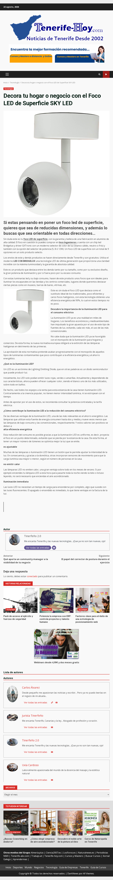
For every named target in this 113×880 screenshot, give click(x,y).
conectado (32, 576)
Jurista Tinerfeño (32, 715)
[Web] (52, 702)
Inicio (8, 867)
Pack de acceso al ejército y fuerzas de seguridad (20, 600)
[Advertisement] (56, 53)
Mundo (28, 867)
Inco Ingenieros (67, 242)
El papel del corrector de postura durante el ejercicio (85, 559)
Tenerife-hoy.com (53, 855)
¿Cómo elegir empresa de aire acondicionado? (42, 823)
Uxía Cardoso (30, 765)
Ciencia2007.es (53, 852)
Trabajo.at (36, 855)
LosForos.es (69, 852)
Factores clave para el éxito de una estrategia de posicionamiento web (93, 600)
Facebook (106, 74)
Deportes (18, 867)
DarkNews (72, 873)
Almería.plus (37, 852)
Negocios (64, 832)
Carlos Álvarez (31, 687)
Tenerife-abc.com (20, 855)
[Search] (99, 74)
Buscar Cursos (92, 855)
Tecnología (8, 89)
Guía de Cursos (93, 832)
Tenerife (84, 867)
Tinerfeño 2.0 (32, 536)
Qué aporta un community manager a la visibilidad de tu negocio (25, 559)
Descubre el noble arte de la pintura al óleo (70, 823)
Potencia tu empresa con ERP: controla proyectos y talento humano (57, 600)
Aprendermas (20, 859)
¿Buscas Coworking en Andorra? (15, 823)
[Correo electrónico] (54, 548)
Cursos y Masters (74, 855)
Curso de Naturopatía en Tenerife (97, 823)
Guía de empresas (13, 832)
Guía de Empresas (68, 867)
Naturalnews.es (86, 852)
